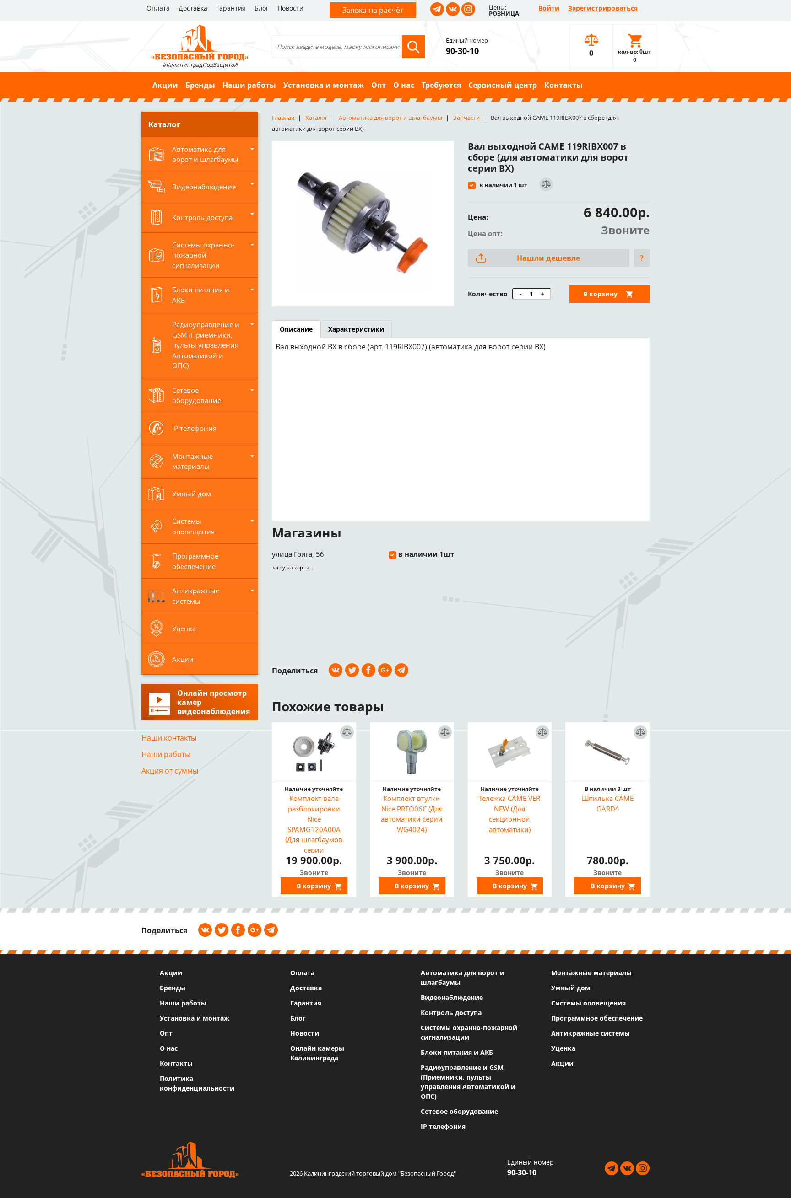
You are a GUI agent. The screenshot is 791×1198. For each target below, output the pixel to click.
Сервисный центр (502, 85)
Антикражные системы (590, 1033)
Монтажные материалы (591, 972)
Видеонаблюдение (452, 997)
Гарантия (231, 8)
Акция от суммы (169, 771)
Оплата (158, 8)
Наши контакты (168, 738)
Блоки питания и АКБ (457, 1052)
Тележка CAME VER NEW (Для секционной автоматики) (509, 814)
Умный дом (571, 987)
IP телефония (443, 1126)
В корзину (600, 294)
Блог (262, 8)
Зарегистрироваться (603, 8)
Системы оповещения (588, 1003)
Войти (548, 8)
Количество (488, 294)
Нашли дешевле (548, 258)
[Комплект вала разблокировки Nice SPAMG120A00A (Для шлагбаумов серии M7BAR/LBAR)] (314, 752)
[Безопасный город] (200, 42)
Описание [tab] (296, 329)
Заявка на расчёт (372, 10)
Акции (165, 85)
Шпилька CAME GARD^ (608, 803)
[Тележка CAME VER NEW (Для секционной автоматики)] (510, 752)
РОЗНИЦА (504, 13)
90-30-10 (462, 50)
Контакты (563, 85)
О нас (403, 85)
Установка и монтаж (323, 85)
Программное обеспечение (597, 1018)
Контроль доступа (451, 1012)
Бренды (200, 85)
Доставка (193, 8)
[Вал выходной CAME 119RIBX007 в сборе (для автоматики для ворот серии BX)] (363, 223)
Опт (378, 85)
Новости (290, 8)
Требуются (441, 85)
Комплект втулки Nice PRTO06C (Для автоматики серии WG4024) (412, 814)
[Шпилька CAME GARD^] (607, 752)
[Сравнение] (545, 184)
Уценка (563, 1048)
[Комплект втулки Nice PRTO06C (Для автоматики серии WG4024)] (412, 752)
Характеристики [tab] (356, 329)
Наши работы (249, 85)
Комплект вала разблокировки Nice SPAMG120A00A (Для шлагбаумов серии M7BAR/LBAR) (313, 823)
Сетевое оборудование (459, 1111)
